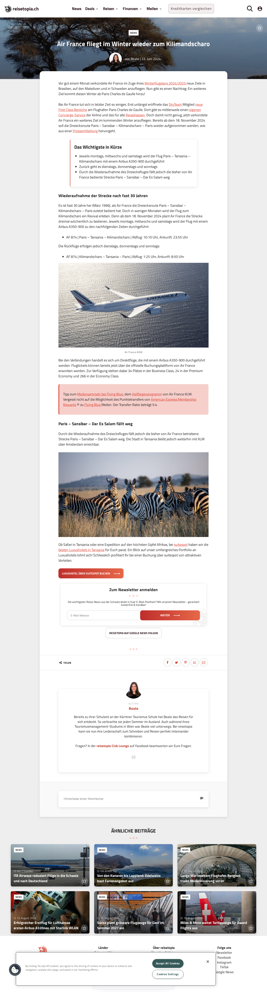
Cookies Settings (168, 974)
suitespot (181, 544)
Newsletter (224, 952)
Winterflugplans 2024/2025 (165, 83)
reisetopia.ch (26, 8)
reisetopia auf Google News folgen (133, 633)
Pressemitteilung (85, 131)
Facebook (224, 957)
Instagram (224, 962)
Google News (224, 971)
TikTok (224, 967)
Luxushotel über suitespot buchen (86, 573)
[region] (116, 969)
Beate (135, 58)
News (76, 8)
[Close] (207, 961)
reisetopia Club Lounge (113, 745)
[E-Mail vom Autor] (133, 757)
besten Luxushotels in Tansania (81, 549)
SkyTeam (175, 104)
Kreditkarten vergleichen (191, 8)
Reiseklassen (135, 115)
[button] (15, 970)
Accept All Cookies (168, 963)
